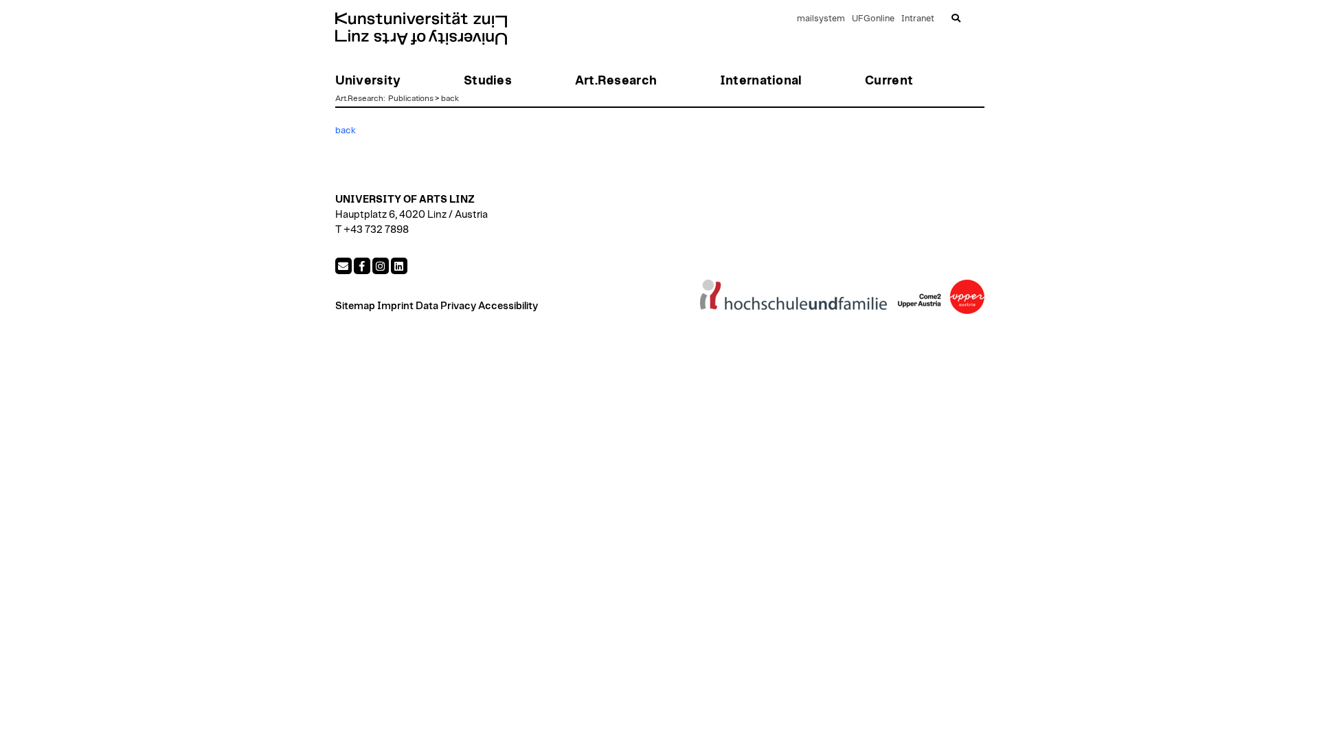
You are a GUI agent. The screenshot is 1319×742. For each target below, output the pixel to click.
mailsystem (821, 18)
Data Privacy (446, 306)
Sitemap (355, 306)
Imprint (395, 306)
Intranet (917, 18)
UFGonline (873, 18)
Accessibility (508, 306)
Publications (410, 98)
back (450, 98)
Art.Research (359, 98)
